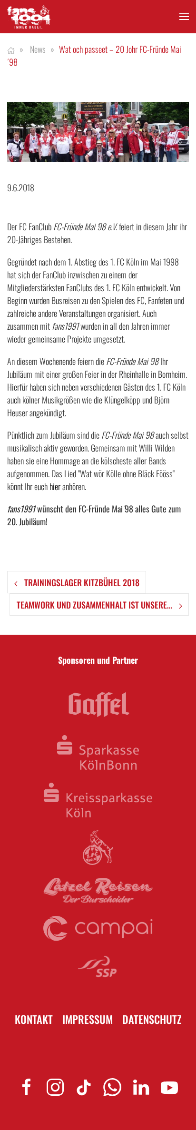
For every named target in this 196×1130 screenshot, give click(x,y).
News (38, 49)
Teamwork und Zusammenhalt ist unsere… (95, 605)
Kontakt (34, 1019)
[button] (184, 17)
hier (54, 486)
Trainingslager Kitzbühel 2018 (80, 582)
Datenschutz (152, 1019)
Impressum (87, 1019)
